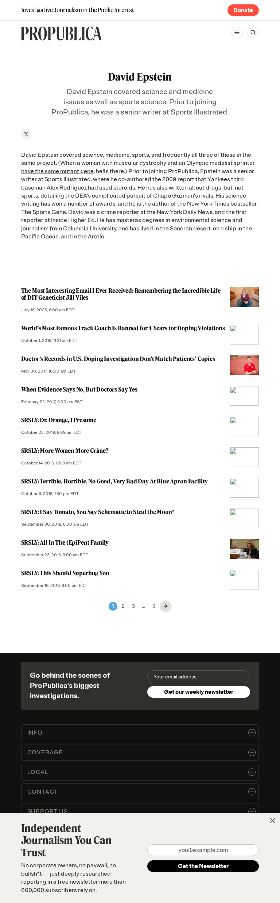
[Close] (272, 820)
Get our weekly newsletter (198, 692)
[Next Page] (165, 606)
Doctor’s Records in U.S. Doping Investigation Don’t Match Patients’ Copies (118, 358)
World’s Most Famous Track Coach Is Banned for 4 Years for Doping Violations (123, 328)
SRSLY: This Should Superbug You (65, 573)
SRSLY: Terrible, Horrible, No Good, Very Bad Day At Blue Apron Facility (114, 481)
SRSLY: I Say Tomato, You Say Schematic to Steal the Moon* (97, 511)
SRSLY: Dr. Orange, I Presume (59, 420)
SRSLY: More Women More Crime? (65, 450)
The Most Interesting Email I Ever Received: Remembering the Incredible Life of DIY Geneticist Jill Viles (121, 294)
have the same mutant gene (57, 171)
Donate (243, 10)
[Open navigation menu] (237, 32)
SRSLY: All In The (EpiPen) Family (65, 542)
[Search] (253, 32)
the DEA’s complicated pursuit (105, 195)
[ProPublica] (61, 33)
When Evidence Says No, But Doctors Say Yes (79, 389)
